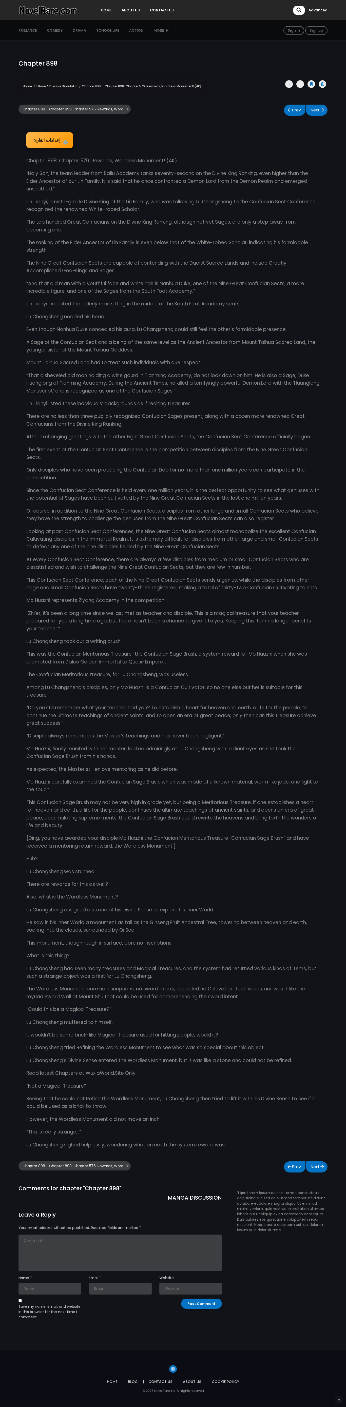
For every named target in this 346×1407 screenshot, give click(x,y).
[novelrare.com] (47, 9)
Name (23, 1277)
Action (136, 30)
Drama (79, 30)
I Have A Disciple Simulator (57, 86)
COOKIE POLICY (225, 1381)
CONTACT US (162, 10)
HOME (106, 10)
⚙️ (50, 141)
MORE (158, 30)
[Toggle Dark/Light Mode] (322, 84)
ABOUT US (131, 10)
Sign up (316, 30)
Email (93, 1277)
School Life (107, 30)
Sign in (294, 30)
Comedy (55, 30)
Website (166, 1277)
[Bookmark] (311, 84)
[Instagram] (173, 1369)
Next (315, 110)
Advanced (318, 10)
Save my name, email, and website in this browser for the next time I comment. (49, 1312)
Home (27, 86)
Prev (296, 110)
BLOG (133, 1381)
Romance (27, 30)
